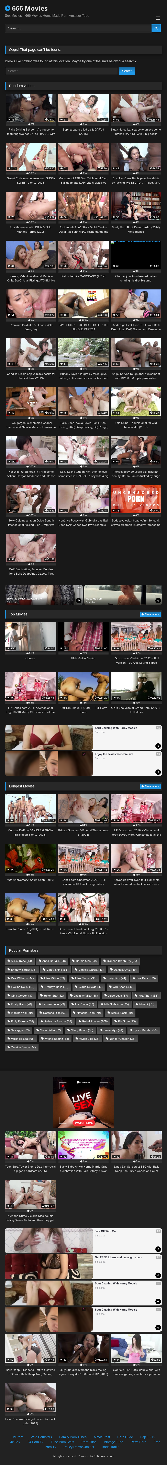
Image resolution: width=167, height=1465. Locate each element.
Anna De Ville (54, 961)
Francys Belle (56, 986)
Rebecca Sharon (58, 1021)
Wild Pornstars (41, 1437)
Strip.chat (11, 602)
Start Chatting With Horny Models (116, 727)
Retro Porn (138, 1442)
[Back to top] (154, 1453)
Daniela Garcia (91, 969)
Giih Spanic (123, 986)
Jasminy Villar (86, 995)
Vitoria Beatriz (57, 1038)
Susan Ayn (113, 1030)
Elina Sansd (86, 978)
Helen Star (54, 995)
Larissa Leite (53, 1004)
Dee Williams (22, 978)
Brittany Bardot (23, 969)
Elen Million (54, 978)
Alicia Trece (21, 961)
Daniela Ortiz (125, 969)
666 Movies (29, 8)
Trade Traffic (110, 1447)
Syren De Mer (146, 1030)
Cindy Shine (57, 969)
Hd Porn (17, 1437)
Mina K (146, 1004)
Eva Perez (146, 978)
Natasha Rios (55, 1012)
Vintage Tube (113, 1442)
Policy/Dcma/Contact (79, 1447)
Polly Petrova (22, 1021)
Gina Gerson (22, 995)
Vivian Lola (89, 1038)
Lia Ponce (84, 1004)
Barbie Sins (86, 961)
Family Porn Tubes (73, 1437)
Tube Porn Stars (62, 1442)
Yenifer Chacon (122, 1038)
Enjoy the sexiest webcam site (24, 598)
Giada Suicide (91, 986)
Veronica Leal (23, 1038)
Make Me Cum (94, 598)
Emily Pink (116, 978)
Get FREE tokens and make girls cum (118, 1257)
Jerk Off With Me (105, 1231)
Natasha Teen (89, 1012)
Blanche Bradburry (122, 961)
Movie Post (102, 1437)
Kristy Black (21, 1004)
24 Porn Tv (35, 1442)
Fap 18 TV (148, 1437)
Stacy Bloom (82, 1030)
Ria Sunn (127, 1021)
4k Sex (15, 1442)
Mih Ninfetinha (116, 1004)
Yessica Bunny (23, 1047)
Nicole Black (122, 1012)
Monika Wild (22, 1012)
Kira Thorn (148, 995)
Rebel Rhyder (95, 1021)
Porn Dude (125, 1437)
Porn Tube (89, 1442)
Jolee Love (118, 995)
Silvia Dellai (50, 1030)
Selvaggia (20, 1030)
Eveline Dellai (22, 986)
